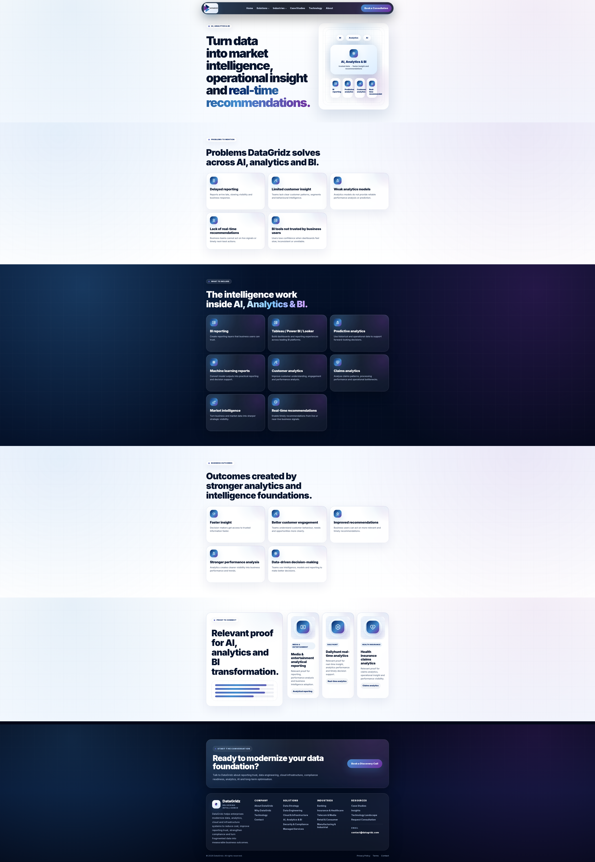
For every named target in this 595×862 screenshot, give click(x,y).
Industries (279, 8)
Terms (376, 855)
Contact (259, 819)
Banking (321, 805)
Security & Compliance (296, 824)
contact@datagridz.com (365, 832)
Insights (355, 810)
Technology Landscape (364, 815)
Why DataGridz (262, 810)
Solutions (263, 8)
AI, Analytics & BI (292, 819)
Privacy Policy (363, 855)
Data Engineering (292, 810)
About (329, 8)
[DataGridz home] (211, 8)
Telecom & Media (326, 815)
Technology (315, 8)
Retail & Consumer (327, 819)
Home (249, 8)
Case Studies (297, 8)
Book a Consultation (376, 8)
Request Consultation (363, 819)
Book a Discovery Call (364, 763)
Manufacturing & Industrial (326, 825)
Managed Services (293, 829)
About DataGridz (263, 805)
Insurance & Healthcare (330, 810)
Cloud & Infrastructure (295, 815)
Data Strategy (291, 805)
